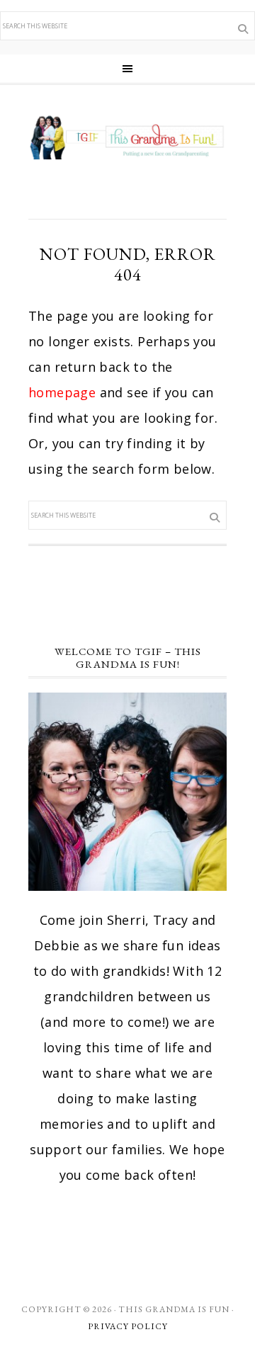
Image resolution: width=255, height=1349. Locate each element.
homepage (62, 392)
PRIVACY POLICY (128, 1326)
